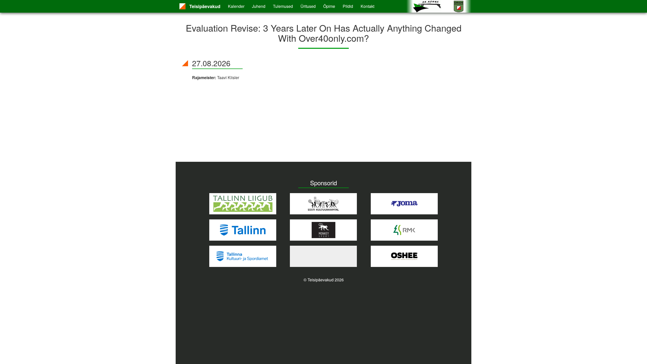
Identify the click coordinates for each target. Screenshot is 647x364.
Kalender (236, 6)
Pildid (348, 6)
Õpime (329, 6)
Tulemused (283, 6)
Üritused (308, 6)
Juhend (258, 6)
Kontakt (367, 6)
